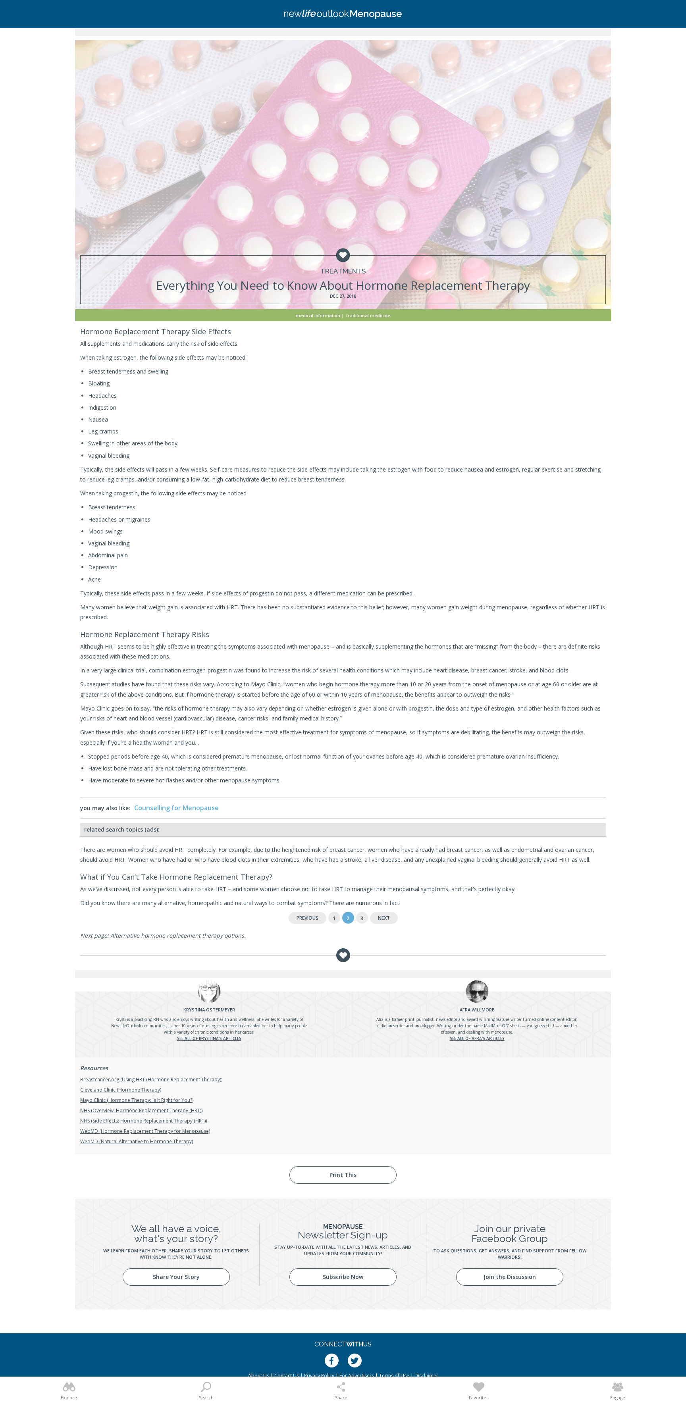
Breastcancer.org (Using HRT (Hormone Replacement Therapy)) (151, 1079)
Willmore (477, 1010)
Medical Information (318, 315)
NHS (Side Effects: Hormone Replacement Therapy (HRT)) (143, 1120)
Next (384, 918)
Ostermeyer (209, 1010)
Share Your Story (176, 1277)
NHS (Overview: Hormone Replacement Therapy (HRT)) (141, 1110)
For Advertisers (356, 1375)
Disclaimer (426, 1375)
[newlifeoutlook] (343, 14)
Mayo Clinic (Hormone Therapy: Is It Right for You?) (136, 1100)
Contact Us (286, 1375)
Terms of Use (394, 1375)
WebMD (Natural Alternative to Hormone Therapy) (136, 1141)
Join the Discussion (510, 1277)
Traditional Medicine (368, 315)
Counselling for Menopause (176, 807)
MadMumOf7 (496, 1025)
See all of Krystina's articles (209, 1038)
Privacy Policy (319, 1375)
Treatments (343, 271)
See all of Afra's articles (477, 1038)
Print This (343, 1175)
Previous (307, 918)
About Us (258, 1375)
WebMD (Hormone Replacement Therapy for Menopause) (145, 1131)
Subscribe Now (343, 1277)
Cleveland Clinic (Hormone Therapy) (120, 1089)
